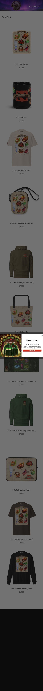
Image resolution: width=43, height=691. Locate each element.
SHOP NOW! (32, 350)
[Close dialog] (42, 335)
